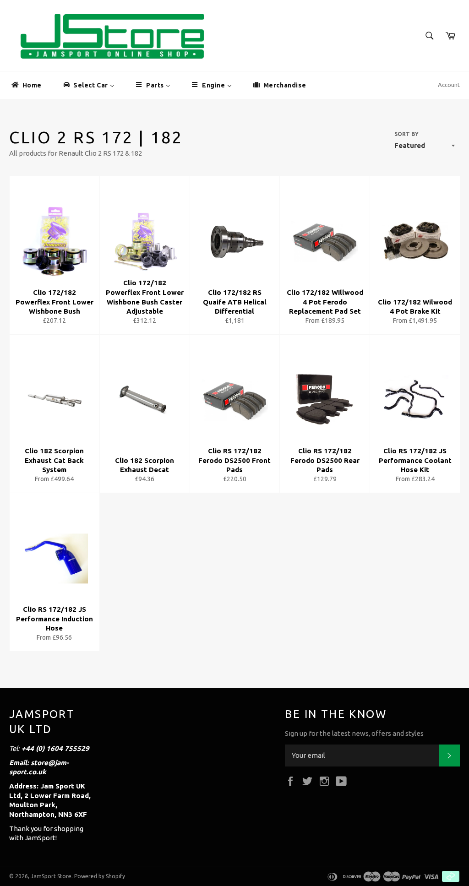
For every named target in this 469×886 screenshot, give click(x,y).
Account (449, 85)
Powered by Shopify (99, 876)
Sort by (406, 134)
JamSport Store (51, 876)
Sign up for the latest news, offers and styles (354, 733)
